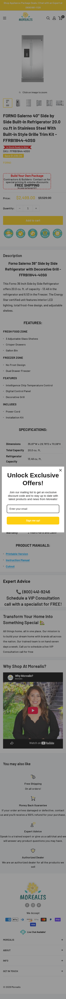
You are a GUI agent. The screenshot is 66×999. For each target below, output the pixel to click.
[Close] (60, 470)
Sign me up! (33, 520)
